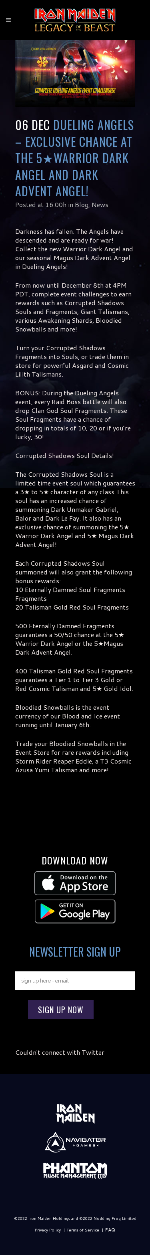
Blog (81, 204)
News (100, 204)
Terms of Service (82, 1230)
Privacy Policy (48, 1230)
